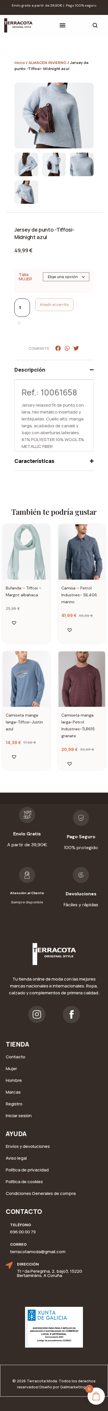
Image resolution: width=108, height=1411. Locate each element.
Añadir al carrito (54, 304)
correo (18, 1244)
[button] (62, 25)
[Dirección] (9, 1265)
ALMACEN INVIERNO (48, 62)
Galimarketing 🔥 (75, 1386)
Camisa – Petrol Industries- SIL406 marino (79, 594)
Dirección (28, 1264)
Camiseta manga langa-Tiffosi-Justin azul (24, 722)
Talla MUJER (25, 276)
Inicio (19, 62)
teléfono (20, 1224)
